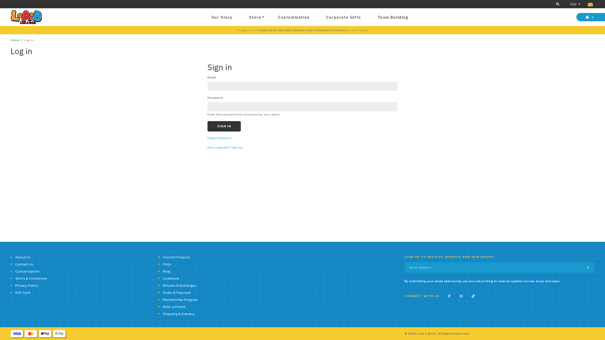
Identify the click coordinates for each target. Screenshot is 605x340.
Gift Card (22, 292)
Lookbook (171, 278)
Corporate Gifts (343, 17)
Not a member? (219, 147)
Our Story (222, 17)
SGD (573, 4)
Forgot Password (219, 138)
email (211, 77)
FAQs (167, 264)
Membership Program (180, 299)
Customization (294, 17)
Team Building (393, 17)
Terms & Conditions (31, 278)
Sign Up (237, 147)
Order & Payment (177, 292)
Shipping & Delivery (179, 313)
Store (255, 17)
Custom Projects (176, 257)
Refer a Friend (174, 306)
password (214, 97)
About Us (22, 257)
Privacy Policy (26, 285)
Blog (166, 271)
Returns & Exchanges (179, 285)
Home (15, 40)
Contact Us (24, 264)
